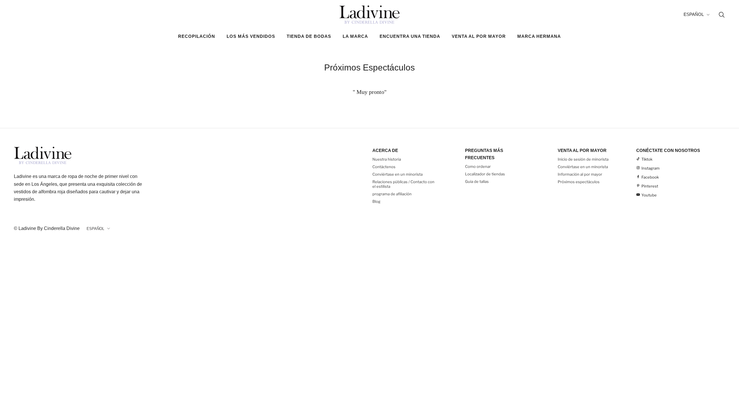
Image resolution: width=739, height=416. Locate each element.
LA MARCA (355, 36)
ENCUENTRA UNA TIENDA (410, 36)
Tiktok (646, 159)
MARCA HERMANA (539, 36)
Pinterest (649, 186)
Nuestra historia (386, 159)
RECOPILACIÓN (196, 36)
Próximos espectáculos (579, 181)
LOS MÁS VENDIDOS (251, 36)
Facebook (650, 177)
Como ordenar (478, 166)
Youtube (649, 195)
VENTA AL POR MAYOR (479, 36)
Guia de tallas (477, 181)
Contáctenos (383, 166)
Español (694, 14)
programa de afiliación (392, 194)
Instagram (650, 168)
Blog (376, 201)
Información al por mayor (580, 174)
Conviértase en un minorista (397, 174)
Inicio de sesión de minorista (583, 159)
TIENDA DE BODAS (309, 36)
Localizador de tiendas (485, 174)
